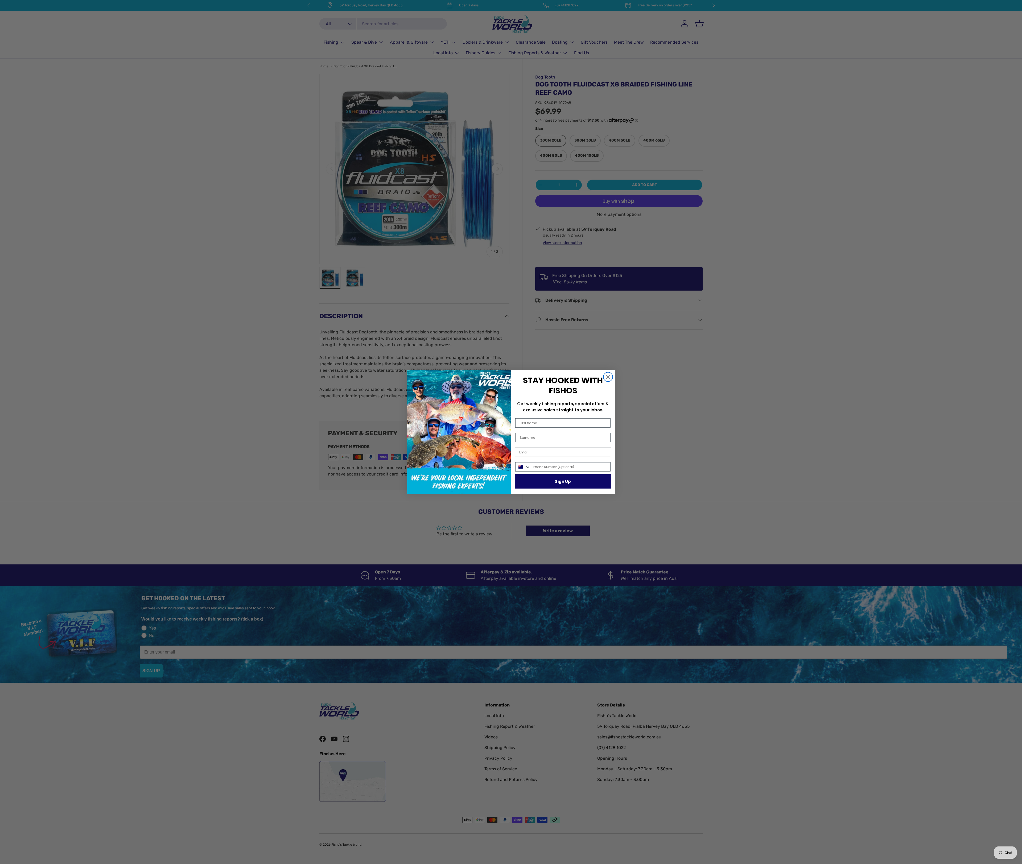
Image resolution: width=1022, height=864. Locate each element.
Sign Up (563, 481)
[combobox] (523, 466)
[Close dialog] (608, 377)
